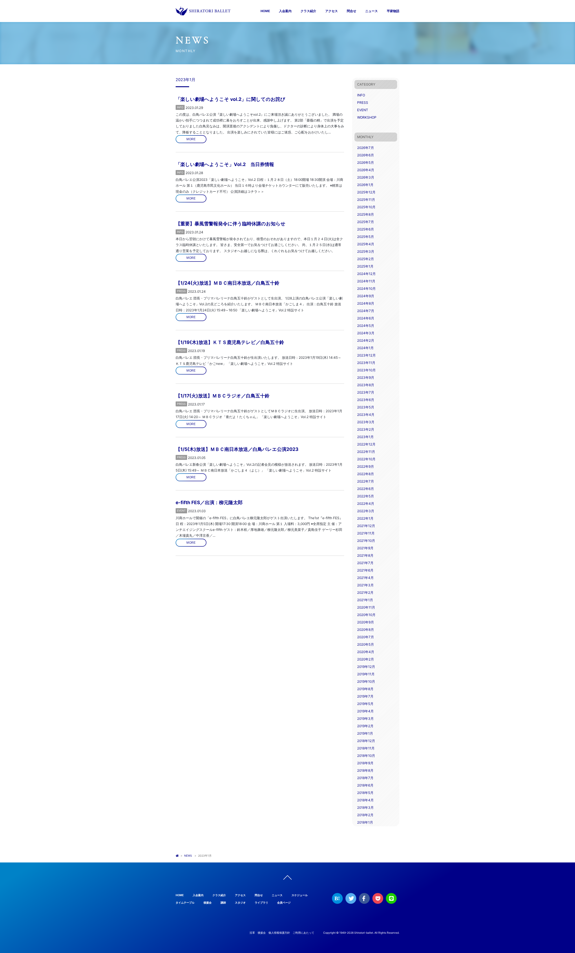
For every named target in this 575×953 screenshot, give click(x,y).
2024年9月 (365, 296)
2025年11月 (366, 199)
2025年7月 (365, 222)
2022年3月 (365, 511)
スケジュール (300, 895)
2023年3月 (365, 422)
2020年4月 (365, 652)
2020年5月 (365, 644)
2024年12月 (366, 274)
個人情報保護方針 (279, 932)
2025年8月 (365, 214)
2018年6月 (365, 785)
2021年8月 (365, 555)
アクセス (331, 11)
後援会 (207, 902)
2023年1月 (365, 437)
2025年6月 (365, 229)
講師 (223, 902)
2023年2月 (365, 429)
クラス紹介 (308, 11)
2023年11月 (366, 363)
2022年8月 (365, 474)
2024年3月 (365, 333)
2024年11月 (366, 281)
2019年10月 (366, 681)
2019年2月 (365, 726)
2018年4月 (365, 800)
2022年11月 (366, 452)
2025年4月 (365, 244)
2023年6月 (365, 400)
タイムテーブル (185, 902)
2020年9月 (365, 622)
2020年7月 (365, 637)
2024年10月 (366, 288)
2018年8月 (365, 770)
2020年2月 (365, 659)
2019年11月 (366, 674)
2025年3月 (365, 251)
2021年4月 (365, 578)
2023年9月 (365, 377)
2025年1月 (365, 266)
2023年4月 (365, 414)
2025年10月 (366, 207)
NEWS (188, 855)
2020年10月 (366, 615)
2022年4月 (365, 503)
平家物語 (393, 11)
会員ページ (284, 902)
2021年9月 (365, 548)
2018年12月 (366, 741)
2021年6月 (365, 570)
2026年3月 (365, 177)
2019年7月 (365, 696)
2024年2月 (365, 340)
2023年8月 (365, 385)
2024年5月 (365, 326)
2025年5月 (365, 237)
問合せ (351, 11)
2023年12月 (366, 355)
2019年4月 (365, 711)
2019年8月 (365, 689)
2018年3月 (365, 807)
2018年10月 (366, 756)
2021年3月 (365, 585)
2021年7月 (365, 563)
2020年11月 (366, 607)
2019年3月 (365, 718)
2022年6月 (365, 489)
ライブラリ (261, 902)
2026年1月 (365, 185)
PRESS (181, 291)
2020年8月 (365, 629)
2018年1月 (365, 822)
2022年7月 (365, 481)
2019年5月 (365, 704)
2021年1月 (365, 600)
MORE (191, 139)
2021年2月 (365, 592)
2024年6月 (365, 318)
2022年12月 (366, 444)
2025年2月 (365, 259)
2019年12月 (366, 667)
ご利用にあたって (303, 932)
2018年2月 (365, 815)
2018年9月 (365, 763)
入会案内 (285, 11)
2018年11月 (366, 748)
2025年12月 (366, 192)
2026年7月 (365, 148)
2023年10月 (366, 370)
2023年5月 (365, 407)
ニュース (371, 11)
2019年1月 (365, 733)
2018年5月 (365, 793)
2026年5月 (365, 162)
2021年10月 (366, 541)
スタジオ (240, 902)
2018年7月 (365, 778)
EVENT (181, 510)
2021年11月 (366, 533)
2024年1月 (365, 348)
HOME (265, 11)
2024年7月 (365, 311)
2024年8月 (365, 303)
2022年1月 (365, 518)
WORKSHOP (366, 117)
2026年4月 (365, 170)
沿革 (252, 932)
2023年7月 (365, 392)
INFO (180, 107)
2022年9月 (365, 466)
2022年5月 (365, 496)
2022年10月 (366, 459)
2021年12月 (366, 526)
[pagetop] (287, 878)
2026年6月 (365, 155)
